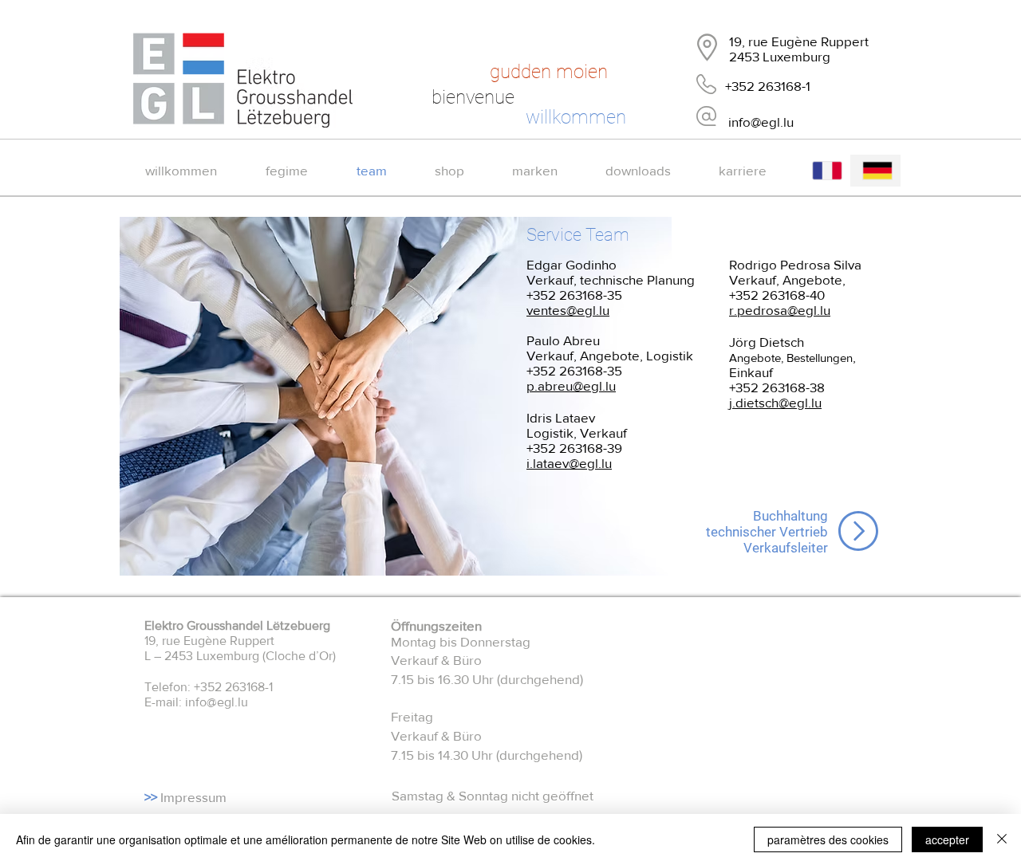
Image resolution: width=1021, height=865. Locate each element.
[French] (825, 171)
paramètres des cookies (828, 839)
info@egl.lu (216, 702)
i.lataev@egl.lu (569, 462)
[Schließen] (1001, 839)
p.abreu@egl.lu (571, 385)
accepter (947, 839)
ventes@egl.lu (567, 309)
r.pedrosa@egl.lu (779, 309)
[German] (875, 171)
